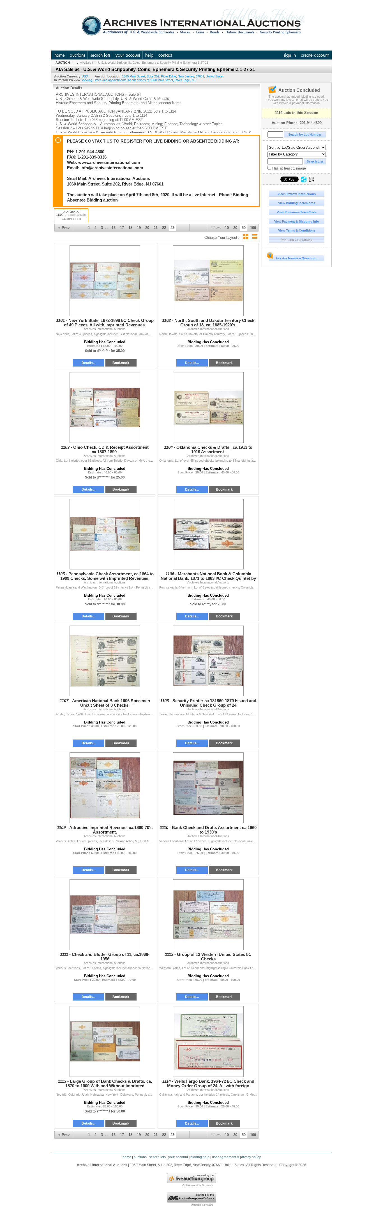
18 (130, 228)
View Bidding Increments (296, 203)
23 (172, 228)
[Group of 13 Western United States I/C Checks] (208, 914)
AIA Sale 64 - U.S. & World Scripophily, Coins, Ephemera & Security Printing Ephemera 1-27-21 (144, 62)
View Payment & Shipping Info (296, 221)
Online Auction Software (197, 1185)
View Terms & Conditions (296, 230)
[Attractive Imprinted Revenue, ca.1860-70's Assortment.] (104, 787)
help (149, 55)
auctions (77, 55)
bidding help (199, 1157)
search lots (100, 55)
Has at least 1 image (288, 168)
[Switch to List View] (254, 236)
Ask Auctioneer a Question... (297, 258)
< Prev (64, 228)
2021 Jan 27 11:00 (71, 215)
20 (235, 228)
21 (156, 228)
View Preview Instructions (297, 194)
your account (128, 55)
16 (114, 228)
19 (139, 228)
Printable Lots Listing (297, 239)
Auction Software (202, 1204)
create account (315, 55)
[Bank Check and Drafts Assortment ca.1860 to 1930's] (208, 787)
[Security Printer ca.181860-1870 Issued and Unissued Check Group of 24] (208, 661)
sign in (289, 55)
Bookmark (120, 363)
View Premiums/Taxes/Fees (297, 212)
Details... (88, 363)
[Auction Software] (191, 1201)
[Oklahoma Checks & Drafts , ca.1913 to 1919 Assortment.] (208, 407)
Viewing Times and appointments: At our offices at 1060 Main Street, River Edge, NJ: (139, 80)
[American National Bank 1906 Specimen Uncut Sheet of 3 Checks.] (104, 661)
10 (227, 228)
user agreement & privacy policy (236, 1157)
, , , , (173, 76)
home (59, 55)
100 (253, 228)
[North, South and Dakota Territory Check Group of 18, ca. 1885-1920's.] (208, 280)
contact (165, 55)
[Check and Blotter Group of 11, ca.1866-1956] (104, 914)
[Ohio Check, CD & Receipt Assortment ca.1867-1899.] (104, 407)
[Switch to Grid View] (245, 236)
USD (85, 76)
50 (244, 228)
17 (122, 228)
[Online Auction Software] (191, 1182)
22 (164, 228)
